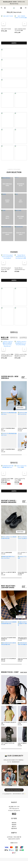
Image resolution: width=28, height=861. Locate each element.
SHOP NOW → (20, 407)
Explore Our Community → (14, 790)
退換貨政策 (14, 828)
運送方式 (14, 826)
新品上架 (4, 337)
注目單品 (23, 337)
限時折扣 (14, 337)
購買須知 (14, 822)
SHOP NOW (23, 377)
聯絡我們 (14, 824)
